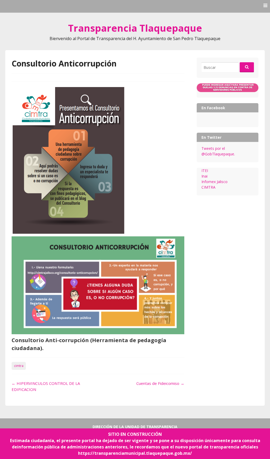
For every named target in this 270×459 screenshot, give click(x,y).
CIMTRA (208, 187)
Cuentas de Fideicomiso (160, 383)
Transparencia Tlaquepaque (135, 28)
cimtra (18, 366)
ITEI (204, 170)
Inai (204, 176)
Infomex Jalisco (214, 181)
